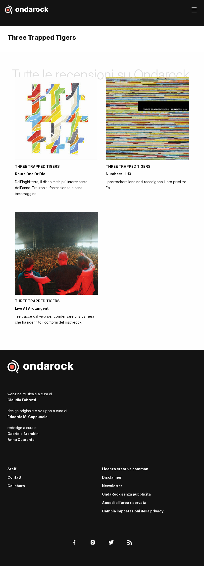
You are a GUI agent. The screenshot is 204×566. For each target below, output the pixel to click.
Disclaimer (112, 477)
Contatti (14, 477)
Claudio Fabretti (21, 400)
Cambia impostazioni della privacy (132, 511)
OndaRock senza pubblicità (126, 494)
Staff (11, 469)
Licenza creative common (125, 469)
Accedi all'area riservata (124, 502)
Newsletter (112, 486)
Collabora (16, 486)
